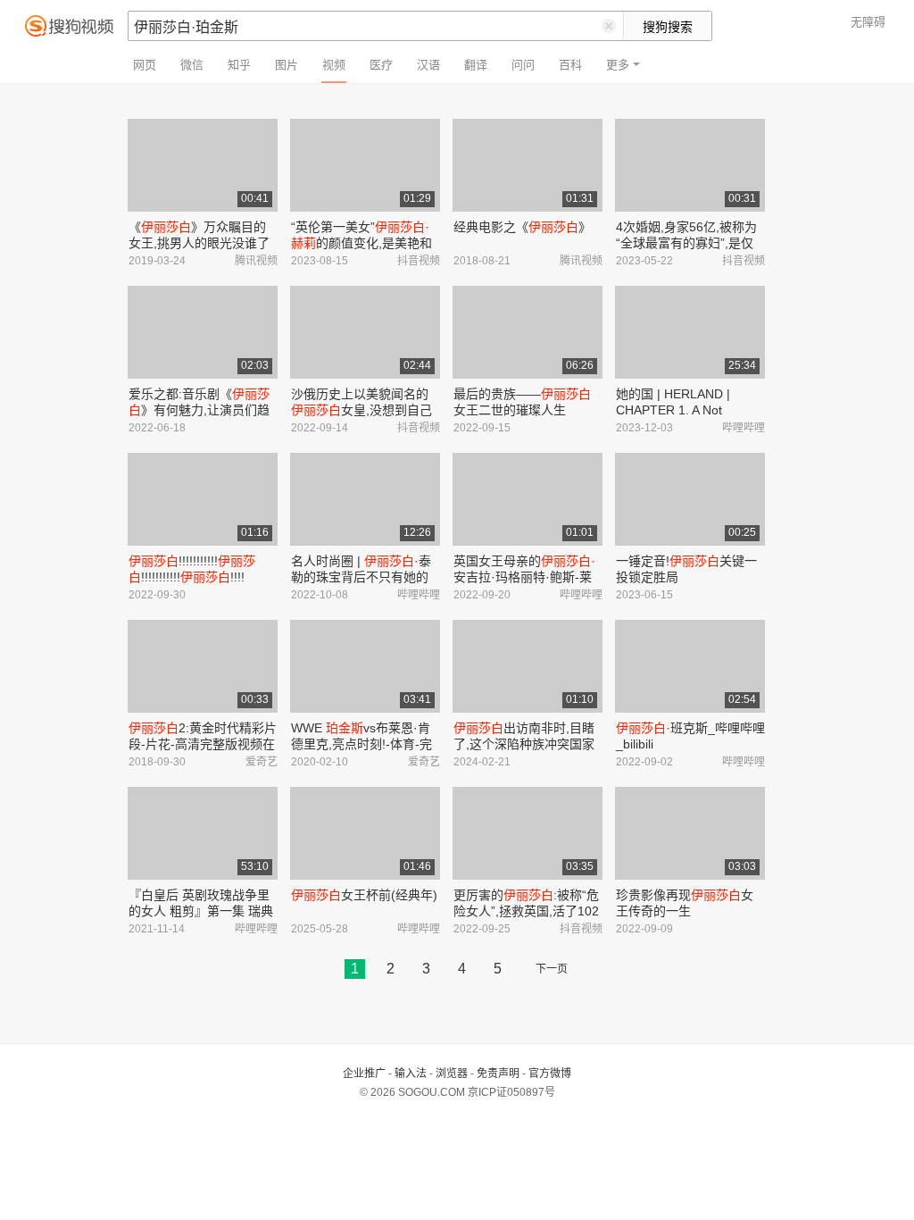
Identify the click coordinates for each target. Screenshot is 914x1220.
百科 (570, 64)
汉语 (428, 64)
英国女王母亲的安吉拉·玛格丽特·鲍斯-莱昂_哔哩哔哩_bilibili (524, 577)
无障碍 (868, 22)
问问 (523, 64)
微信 (192, 64)
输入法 (411, 1073)
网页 (144, 64)
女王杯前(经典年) (364, 895)
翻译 (475, 64)
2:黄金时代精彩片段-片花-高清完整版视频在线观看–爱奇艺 (203, 744)
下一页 (552, 969)
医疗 (381, 64)
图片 (286, 64)
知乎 (239, 64)
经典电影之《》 (522, 227)
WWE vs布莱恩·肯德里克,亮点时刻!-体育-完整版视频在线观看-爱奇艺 (362, 744)
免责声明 (498, 1073)
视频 (333, 64)
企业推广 (364, 1073)
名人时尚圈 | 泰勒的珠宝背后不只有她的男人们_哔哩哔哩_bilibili (361, 577)
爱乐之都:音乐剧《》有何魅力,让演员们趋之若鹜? (199, 410)
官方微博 (549, 1073)
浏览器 (452, 1073)
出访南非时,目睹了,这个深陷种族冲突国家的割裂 (523, 744)
